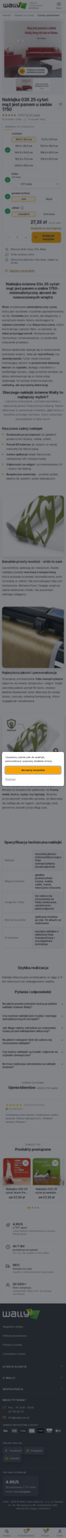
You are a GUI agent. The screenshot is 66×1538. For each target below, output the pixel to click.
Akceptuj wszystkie (33, 770)
